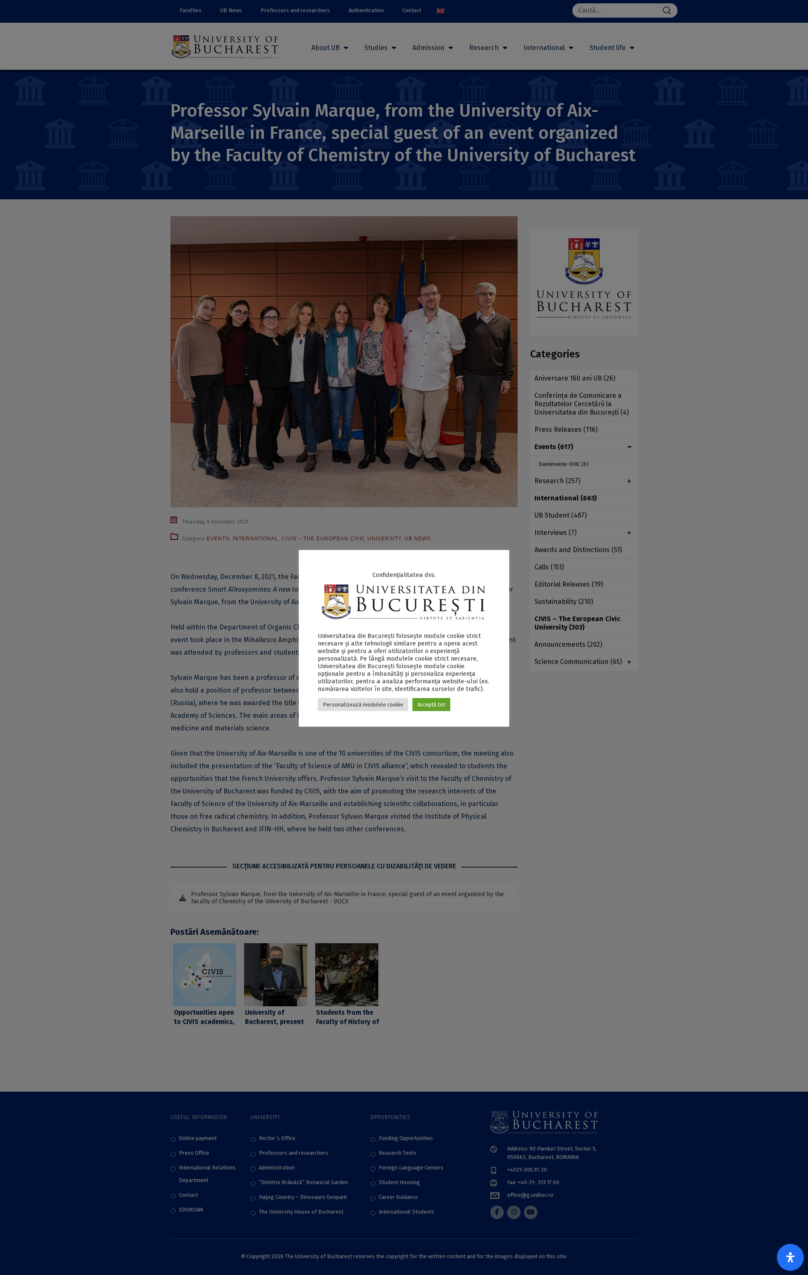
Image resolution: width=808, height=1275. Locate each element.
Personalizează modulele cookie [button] (363, 704)
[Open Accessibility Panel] (790, 1257)
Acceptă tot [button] (431, 704)
